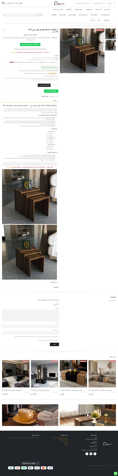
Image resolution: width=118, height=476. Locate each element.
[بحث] (5, 15)
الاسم (57, 323)
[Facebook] (94, 453)
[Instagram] (86, 453)
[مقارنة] (114, 365)
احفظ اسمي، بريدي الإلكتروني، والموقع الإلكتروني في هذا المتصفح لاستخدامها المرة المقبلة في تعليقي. (35, 336)
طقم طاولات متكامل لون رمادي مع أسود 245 (11, 390)
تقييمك (57, 303)
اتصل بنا (93, 20)
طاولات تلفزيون (78, 9)
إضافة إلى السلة (43, 85)
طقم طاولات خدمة (33, 59)
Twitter (55, 96)
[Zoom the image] (107, 442)
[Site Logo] (59, 3)
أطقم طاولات (89, 9)
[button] (103, 51)
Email (47, 96)
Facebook (57, 96)
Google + (49, 96)
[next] (3, 30)
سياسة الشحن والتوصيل (63, 439)
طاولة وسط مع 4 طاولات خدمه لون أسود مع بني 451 (71, 390)
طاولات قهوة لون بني (43, 57)
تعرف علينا (66, 444)
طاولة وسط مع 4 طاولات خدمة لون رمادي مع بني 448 (99, 390)
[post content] (102, 373)
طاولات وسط (48, 59)
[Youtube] (90, 453)
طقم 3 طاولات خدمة (35, 57)
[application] (88, 415)
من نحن (99, 20)
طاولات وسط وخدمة (58, 9)
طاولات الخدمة (51, 163)
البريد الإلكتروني (55, 330)
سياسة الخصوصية (64, 441)
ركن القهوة (69, 9)
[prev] (5, 30)
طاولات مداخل (62, 15)
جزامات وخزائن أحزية (83, 15)
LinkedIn (52, 96)
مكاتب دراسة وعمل (105, 15)
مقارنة (42, 96)
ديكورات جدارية (94, 15)
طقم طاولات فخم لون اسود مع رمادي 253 (40, 390)
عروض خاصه (107, 9)
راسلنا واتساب (106, 20)
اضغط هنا (14, 52)
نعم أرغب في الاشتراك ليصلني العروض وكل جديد (48, 340)
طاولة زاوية (54, 15)
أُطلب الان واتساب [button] (50, 91)
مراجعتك (57, 308)
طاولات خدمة (53, 59)
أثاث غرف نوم (99, 9)
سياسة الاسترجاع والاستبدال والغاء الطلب (60, 438)
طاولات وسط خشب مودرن (40, 59)
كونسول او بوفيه (72, 15)
